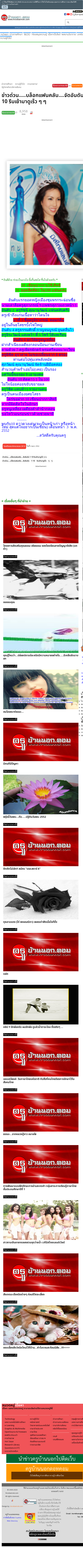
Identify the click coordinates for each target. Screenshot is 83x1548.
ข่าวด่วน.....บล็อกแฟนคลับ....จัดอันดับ (15, 461)
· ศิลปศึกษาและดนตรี (37, 1441)
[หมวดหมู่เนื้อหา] (54, 34)
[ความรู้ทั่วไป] (6, 37)
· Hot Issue (9, 1441)
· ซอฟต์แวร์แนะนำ (11, 1435)
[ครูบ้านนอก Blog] (27, 34)
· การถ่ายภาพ (9, 1438)
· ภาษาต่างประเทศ (36, 1428)
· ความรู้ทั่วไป (34, 1419)
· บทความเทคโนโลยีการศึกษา (15, 1422)
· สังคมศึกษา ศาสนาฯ (37, 1438)
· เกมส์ (54, 1436)
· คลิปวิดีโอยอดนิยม (59, 1428)
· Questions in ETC (12, 1448)
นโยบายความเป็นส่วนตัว (10, 4)
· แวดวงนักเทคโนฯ (11, 1451)
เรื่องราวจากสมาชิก (60, 85)
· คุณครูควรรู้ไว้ (76, 1433)
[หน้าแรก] (4, 34)
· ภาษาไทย (33, 1431)
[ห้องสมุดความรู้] (39, 34)
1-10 (33, 461)
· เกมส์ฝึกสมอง (58, 1439)
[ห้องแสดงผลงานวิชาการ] (68, 34)
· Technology (9, 1419)
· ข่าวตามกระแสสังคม (60, 1422)
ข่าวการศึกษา (7, 84)
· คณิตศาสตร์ (34, 1422)
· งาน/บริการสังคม (59, 1425)
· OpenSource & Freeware (15, 1431)
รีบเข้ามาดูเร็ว (41, 461)
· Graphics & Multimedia (14, 1428)
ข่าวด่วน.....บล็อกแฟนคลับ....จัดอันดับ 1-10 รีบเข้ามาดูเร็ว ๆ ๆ (24, 457)
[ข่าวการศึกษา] (16, 34)
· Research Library (12, 1444)
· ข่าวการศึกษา (57, 1419)
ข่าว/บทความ (77, 85)
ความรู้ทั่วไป (20, 84)
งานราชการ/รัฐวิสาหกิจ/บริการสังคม (20, 86)
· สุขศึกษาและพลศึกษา (37, 1435)
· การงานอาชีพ (34, 1444)
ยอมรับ (5, 7)
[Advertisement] (41, 483)
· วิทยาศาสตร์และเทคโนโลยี (39, 1425)
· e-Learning (9, 1425)
